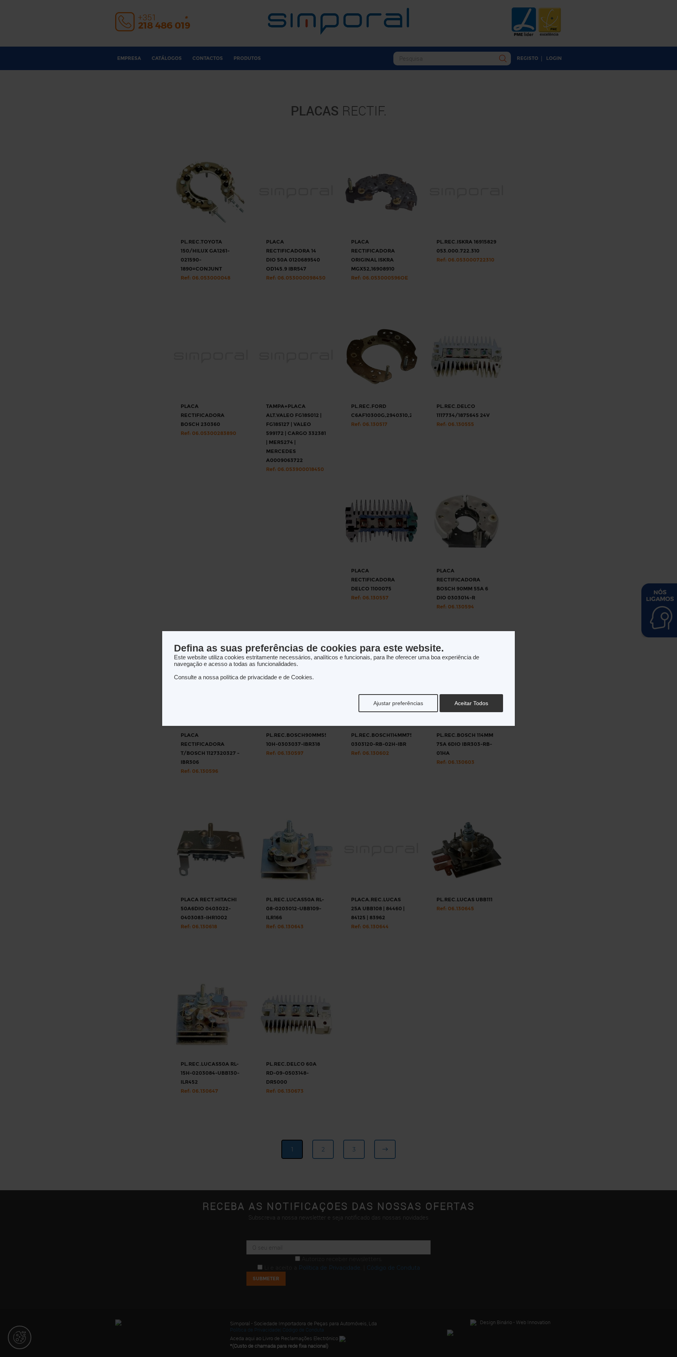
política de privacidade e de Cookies (266, 677)
